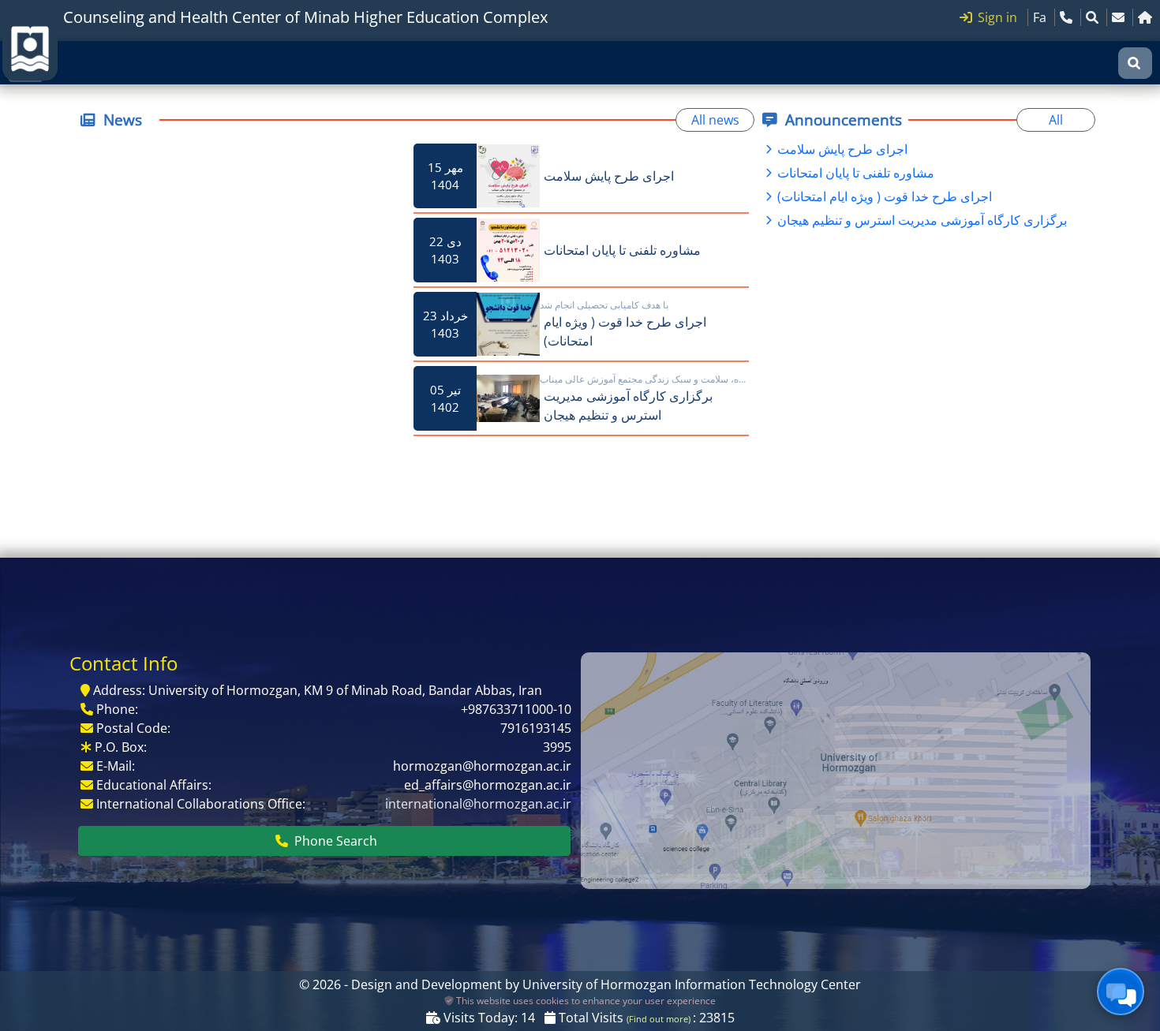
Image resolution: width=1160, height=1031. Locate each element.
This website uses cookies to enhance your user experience (585, 1000)
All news (715, 120)
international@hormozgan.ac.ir (478, 803)
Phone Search (334, 841)
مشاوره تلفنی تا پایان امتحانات (854, 172)
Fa (1039, 17)
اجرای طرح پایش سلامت (840, 149)
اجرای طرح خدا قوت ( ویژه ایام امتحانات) (883, 196)
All (1056, 120)
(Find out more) (660, 1019)
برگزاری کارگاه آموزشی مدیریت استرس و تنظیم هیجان (920, 220)
